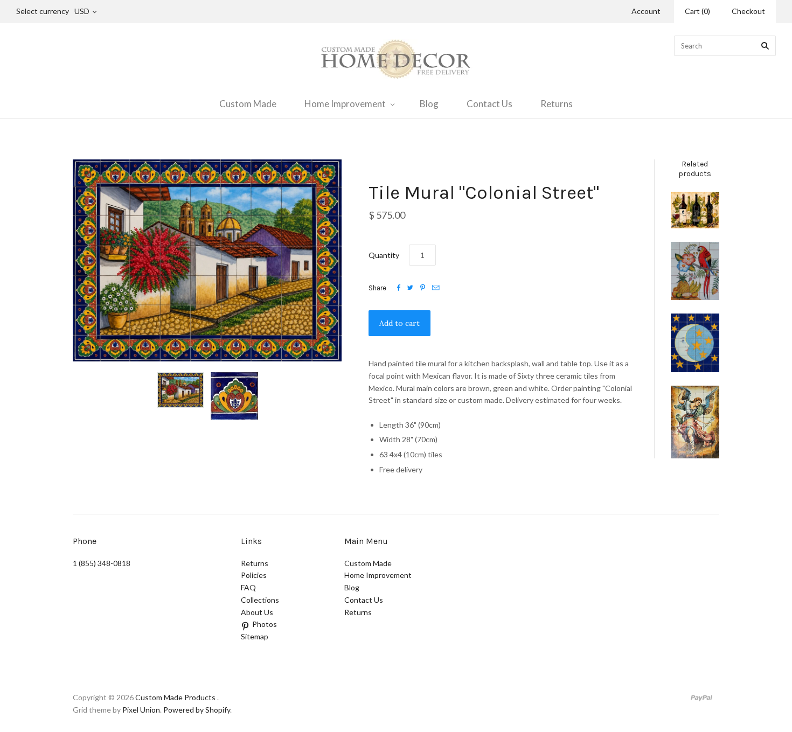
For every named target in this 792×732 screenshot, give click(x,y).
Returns (556, 103)
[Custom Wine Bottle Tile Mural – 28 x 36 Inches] (695, 210)
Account (646, 11)
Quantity (384, 255)
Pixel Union (141, 709)
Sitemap (254, 636)
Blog (429, 103)
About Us (257, 612)
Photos (264, 624)
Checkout (748, 11)
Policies (254, 575)
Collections (260, 599)
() (697, 11)
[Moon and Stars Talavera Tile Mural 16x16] (695, 342)
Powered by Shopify (196, 709)
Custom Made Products (175, 697)
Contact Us (489, 103)
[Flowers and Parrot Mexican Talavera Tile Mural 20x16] (695, 271)
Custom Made (247, 103)
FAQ (248, 587)
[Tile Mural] (695, 422)
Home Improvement (345, 103)
